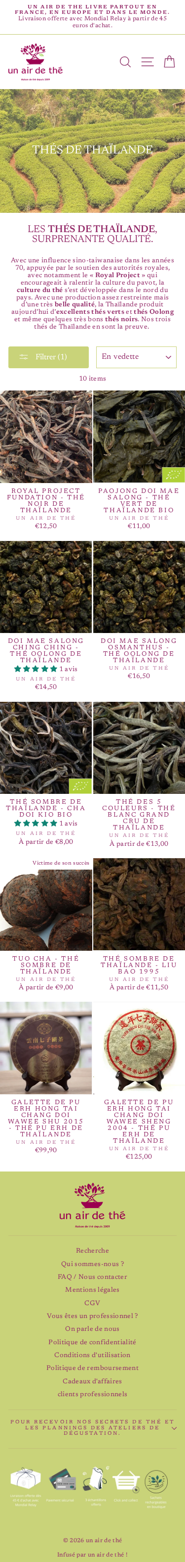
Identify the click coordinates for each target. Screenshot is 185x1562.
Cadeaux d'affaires (92, 1381)
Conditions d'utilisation (92, 1355)
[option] (92, 17)
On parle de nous (92, 1329)
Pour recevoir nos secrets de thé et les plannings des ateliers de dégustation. (92, 1428)
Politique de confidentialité (92, 1342)
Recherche (92, 1251)
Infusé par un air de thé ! (92, 1555)
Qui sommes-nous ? (92, 1264)
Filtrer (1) (50, 357)
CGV (92, 1303)
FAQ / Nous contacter (92, 1277)
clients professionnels (92, 1394)
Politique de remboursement (92, 1368)
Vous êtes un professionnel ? (92, 1316)
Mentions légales (92, 1290)
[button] (36, 669)
